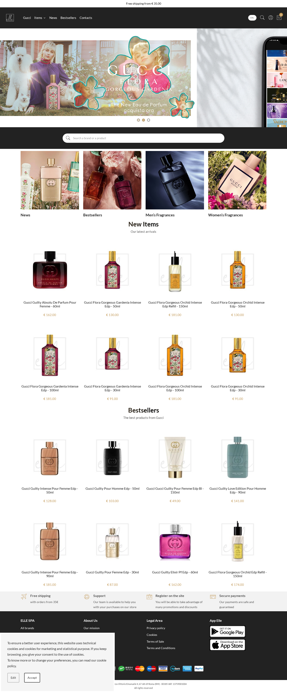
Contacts (86, 18)
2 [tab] (143, 120)
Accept (32, 677)
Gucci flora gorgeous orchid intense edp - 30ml (175, 388)
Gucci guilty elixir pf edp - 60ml (112, 572)
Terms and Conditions (161, 648)
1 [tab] (138, 120)
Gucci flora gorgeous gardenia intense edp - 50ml (49, 304)
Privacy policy (156, 628)
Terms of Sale (155, 641)
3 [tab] (148, 120)
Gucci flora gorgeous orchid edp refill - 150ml (175, 574)
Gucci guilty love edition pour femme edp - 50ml (237, 304)
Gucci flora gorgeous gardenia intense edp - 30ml (49, 388)
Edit (13, 677)
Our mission (92, 628)
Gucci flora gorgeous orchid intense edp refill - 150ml (112, 304)
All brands (27, 628)
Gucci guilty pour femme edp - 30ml (49, 572)
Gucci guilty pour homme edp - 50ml (50, 488)
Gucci (27, 18)
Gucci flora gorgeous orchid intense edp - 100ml (112, 388)
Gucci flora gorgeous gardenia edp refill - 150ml (237, 490)
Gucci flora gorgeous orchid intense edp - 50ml (175, 304)
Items (38, 18)
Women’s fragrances (225, 215)
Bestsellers (68, 18)
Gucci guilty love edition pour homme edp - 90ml (237, 388)
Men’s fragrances (160, 215)
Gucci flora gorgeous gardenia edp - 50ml (238, 574)
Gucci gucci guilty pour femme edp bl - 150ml (112, 490)
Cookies (152, 634)
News (53, 18)
